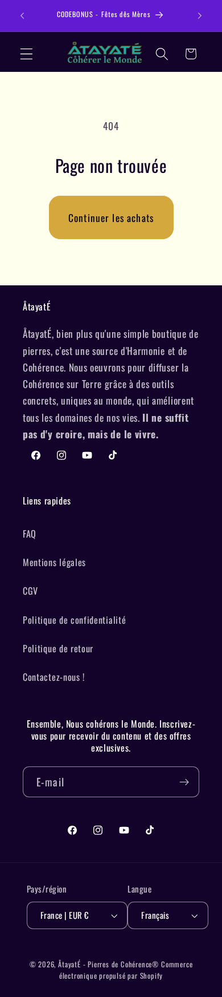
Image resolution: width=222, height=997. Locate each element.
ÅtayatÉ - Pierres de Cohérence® (108, 964)
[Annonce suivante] (199, 16)
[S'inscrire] (184, 781)
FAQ (29, 533)
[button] (26, 53)
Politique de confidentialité (74, 620)
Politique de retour (58, 648)
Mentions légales (54, 562)
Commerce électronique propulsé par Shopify (126, 970)
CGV (30, 591)
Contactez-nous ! (54, 677)
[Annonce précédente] (22, 16)
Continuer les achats (111, 217)
